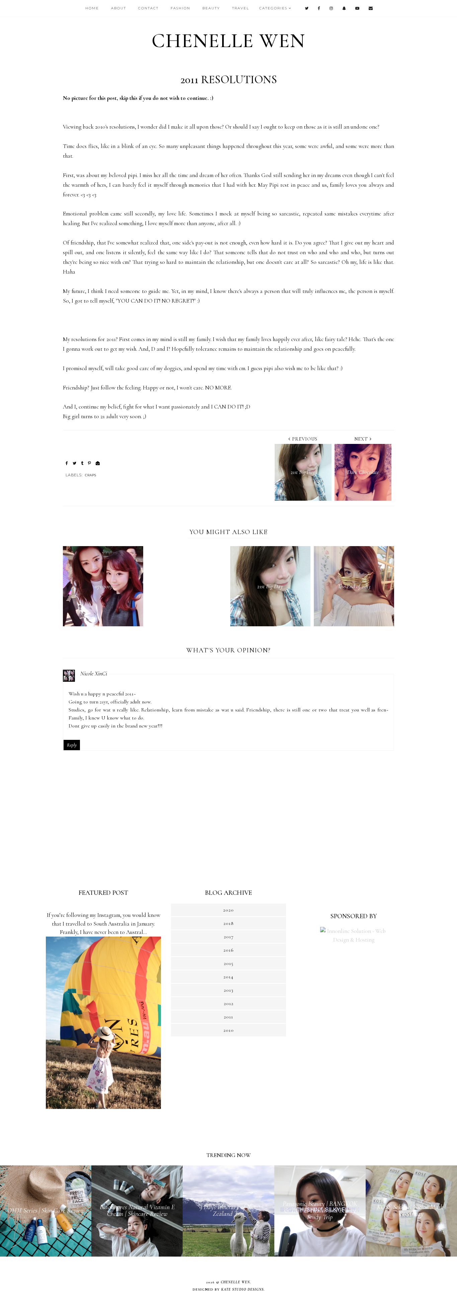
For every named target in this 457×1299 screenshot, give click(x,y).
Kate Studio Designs (242, 1289)
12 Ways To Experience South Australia (103, 907)
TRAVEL (240, 8)
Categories (273, 8)
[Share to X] (74, 463)
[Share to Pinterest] (89, 463)
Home (92, 8)
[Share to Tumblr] (82, 463)
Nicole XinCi (93, 673)
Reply (72, 745)
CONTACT (148, 8)
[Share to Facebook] (67, 463)
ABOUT (118, 8)
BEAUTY (211, 8)
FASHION (180, 8)
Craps (90, 475)
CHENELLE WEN (228, 41)
